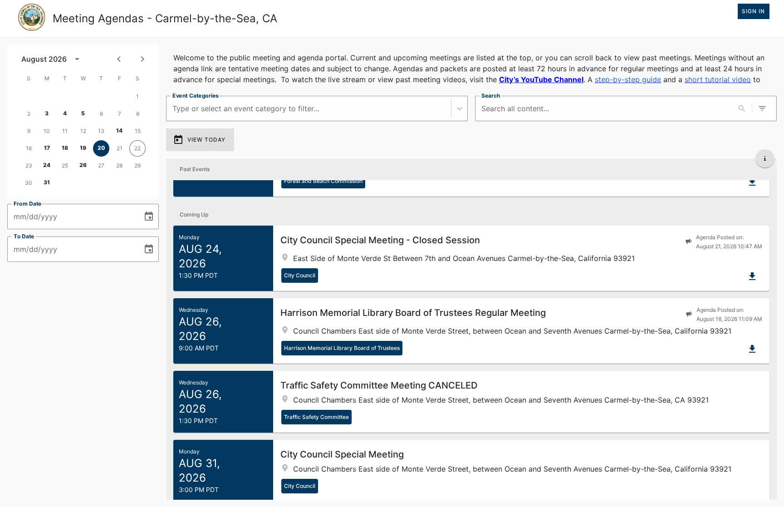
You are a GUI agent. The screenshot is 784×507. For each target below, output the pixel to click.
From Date (28, 203)
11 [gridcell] (65, 131)
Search (490, 95)
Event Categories (195, 95)
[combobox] (173, 108)
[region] (471, 67)
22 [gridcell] (137, 148)
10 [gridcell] (47, 131)
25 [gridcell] (65, 165)
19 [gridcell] (83, 147)
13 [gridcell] (101, 131)
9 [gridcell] (28, 131)
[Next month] (142, 59)
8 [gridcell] (137, 113)
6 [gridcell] (101, 113)
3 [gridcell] (47, 113)
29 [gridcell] (137, 165)
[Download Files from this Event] (752, 182)
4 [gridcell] (65, 113)
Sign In (753, 11)
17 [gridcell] (47, 147)
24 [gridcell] (46, 165)
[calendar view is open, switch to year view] (77, 59)
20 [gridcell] (101, 147)
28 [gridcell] (119, 165)
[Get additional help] (765, 158)
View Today (206, 139)
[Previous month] (119, 59)
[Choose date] (149, 216)
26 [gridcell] (83, 165)
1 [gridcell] (137, 96)
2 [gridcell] (28, 113)
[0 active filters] (762, 108)
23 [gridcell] (28, 165)
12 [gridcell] (83, 131)
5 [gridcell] (83, 113)
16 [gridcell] (29, 148)
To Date (24, 236)
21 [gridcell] (119, 148)
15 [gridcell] (138, 131)
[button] (471, 258)
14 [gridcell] (119, 130)
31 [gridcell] (47, 182)
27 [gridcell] (101, 165)
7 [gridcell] (119, 113)
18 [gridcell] (65, 147)
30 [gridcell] (28, 182)
